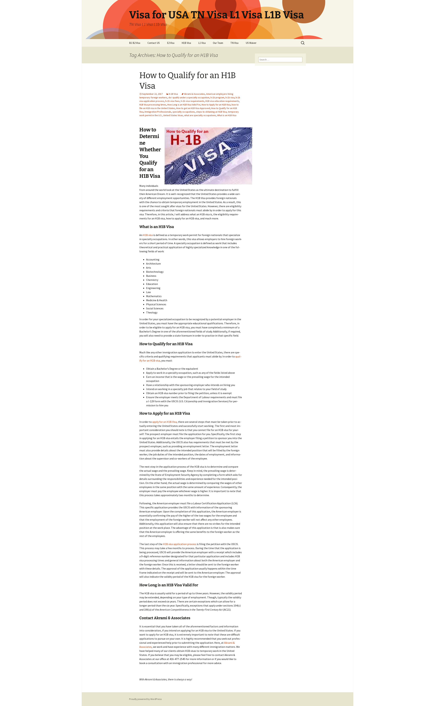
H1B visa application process (179, 544)
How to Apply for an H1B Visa (216, 104)
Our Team (218, 42)
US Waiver (251, 42)
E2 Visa (170, 42)
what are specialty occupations (200, 115)
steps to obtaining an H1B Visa (211, 111)
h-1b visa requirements (192, 101)
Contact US (153, 42)
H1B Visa (186, 42)
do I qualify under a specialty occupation (188, 97)
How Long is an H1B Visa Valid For (183, 104)
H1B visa (148, 235)
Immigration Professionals (158, 111)
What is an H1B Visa (226, 115)
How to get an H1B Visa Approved (193, 108)
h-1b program (217, 97)
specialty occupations (183, 111)
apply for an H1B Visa (164, 421)
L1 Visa (202, 42)
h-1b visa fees (172, 101)
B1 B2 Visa (134, 42)
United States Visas (173, 115)
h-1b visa (229, 97)
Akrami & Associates (194, 93)
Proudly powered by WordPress (145, 699)
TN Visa (234, 42)
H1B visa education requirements (222, 101)
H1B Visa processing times (152, 104)
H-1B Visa (173, 93)
